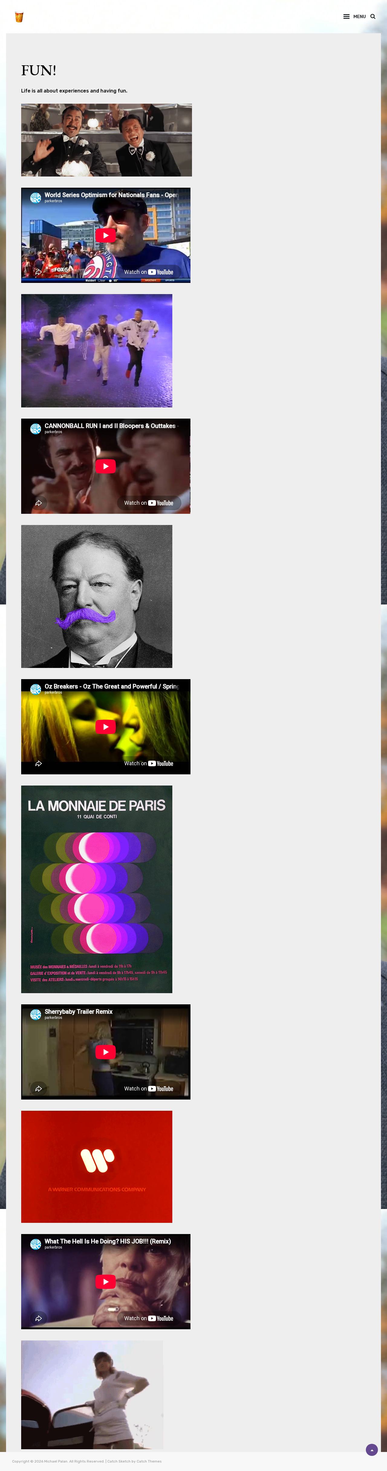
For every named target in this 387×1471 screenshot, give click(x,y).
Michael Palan (55, 1461)
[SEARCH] (372, 16)
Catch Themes (149, 1461)
